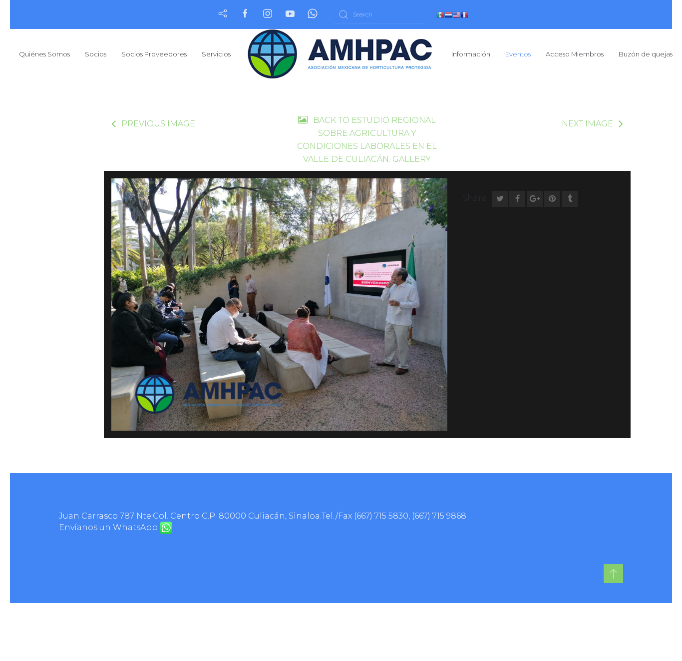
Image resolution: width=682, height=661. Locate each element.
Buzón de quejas (646, 54)
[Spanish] (440, 14)
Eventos (518, 54)
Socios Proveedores (154, 54)
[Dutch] (448, 14)
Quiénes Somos (44, 54)
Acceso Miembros (575, 54)
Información (470, 54)
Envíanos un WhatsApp (109, 527)
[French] (464, 14)
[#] (613, 573)
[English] (456, 14)
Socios (95, 54)
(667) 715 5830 (381, 516)
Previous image (158, 123)
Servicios (216, 54)
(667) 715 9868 (439, 516)
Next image (587, 123)
